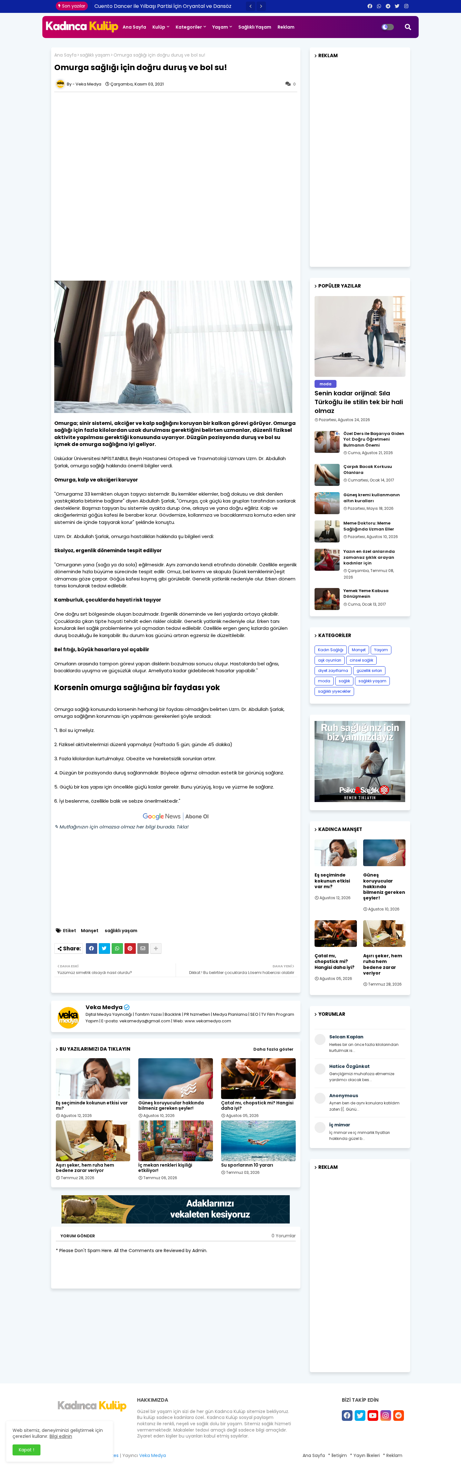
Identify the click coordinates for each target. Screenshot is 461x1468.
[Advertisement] (175, 139)
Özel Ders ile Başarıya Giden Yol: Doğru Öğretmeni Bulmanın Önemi (373, 439)
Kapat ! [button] (26, 1450)
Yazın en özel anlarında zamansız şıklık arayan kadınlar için (369, 557)
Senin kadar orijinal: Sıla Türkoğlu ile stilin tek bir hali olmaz (359, 402)
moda (324, 681)
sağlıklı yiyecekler (334, 691)
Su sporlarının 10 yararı (247, 1165)
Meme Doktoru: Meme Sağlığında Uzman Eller (368, 526)
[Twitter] (104, 948)
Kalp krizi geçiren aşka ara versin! (135, 6)
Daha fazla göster (273, 1049)
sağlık (344, 681)
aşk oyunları (329, 660)
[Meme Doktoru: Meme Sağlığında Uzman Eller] (327, 531)
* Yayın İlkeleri (365, 1455)
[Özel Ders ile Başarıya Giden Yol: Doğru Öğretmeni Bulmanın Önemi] (327, 442)
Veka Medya (104, 1007)
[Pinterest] (130, 948)
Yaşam (220, 27)
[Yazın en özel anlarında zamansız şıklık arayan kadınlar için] (327, 560)
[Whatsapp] (117, 948)
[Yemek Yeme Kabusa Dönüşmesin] (327, 599)
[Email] (143, 948)
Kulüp (158, 27)
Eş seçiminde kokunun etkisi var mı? (92, 1105)
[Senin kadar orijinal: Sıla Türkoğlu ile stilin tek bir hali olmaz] (360, 336)
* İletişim (337, 1455)
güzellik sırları (369, 670)
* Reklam (392, 1455)
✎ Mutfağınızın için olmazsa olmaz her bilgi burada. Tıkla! (121, 826)
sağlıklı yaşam (95, 55)
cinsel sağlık (361, 660)
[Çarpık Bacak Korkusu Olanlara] (327, 475)
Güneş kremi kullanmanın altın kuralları (371, 497)
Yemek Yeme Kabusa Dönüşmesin (366, 593)
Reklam (286, 27)
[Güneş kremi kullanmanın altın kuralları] (327, 503)
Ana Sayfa (134, 27)
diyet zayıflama (333, 670)
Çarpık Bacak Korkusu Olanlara (367, 469)
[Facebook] (91, 948)
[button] (250, 6)
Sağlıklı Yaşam (254, 27)
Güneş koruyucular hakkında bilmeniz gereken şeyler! (171, 1105)
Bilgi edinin (61, 1436)
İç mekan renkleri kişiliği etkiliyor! (165, 1168)
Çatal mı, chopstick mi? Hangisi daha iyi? (257, 1105)
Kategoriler (189, 27)
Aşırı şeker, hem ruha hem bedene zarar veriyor (85, 1168)
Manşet (89, 931)
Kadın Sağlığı (330, 649)
